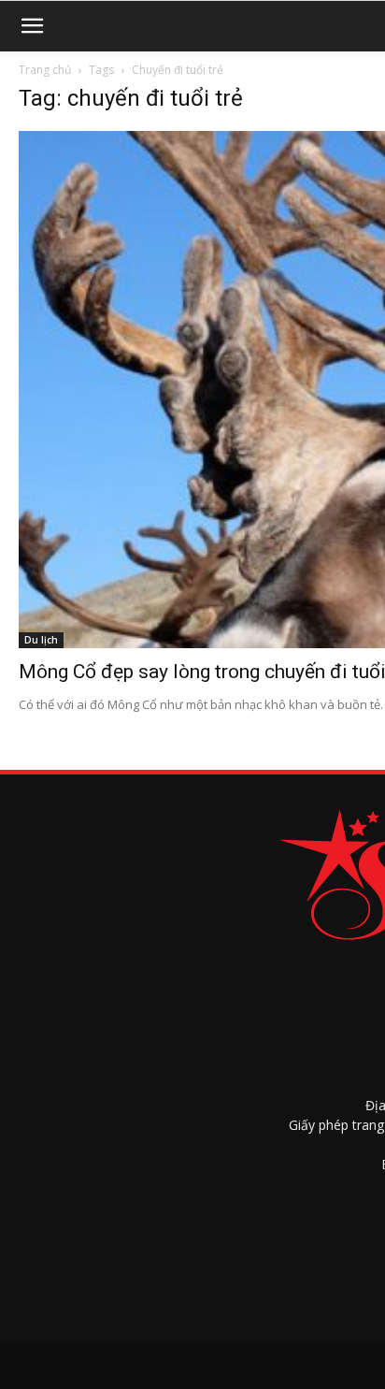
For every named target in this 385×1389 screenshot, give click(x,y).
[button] (32, 26)
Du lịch (41, 639)
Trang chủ (45, 70)
